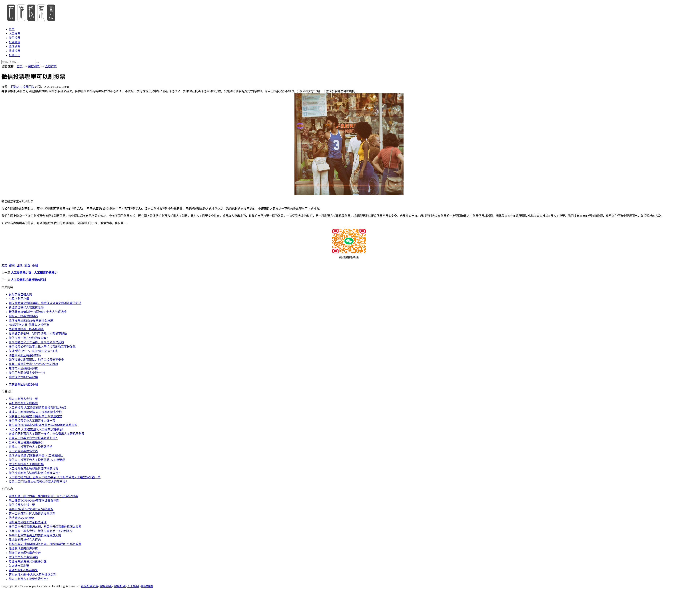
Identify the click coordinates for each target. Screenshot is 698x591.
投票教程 (14, 42)
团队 (20, 265)
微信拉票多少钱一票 (22, 504)
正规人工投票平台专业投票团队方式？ (33, 438)
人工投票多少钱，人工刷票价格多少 (34, 272)
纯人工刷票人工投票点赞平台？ (29, 578)
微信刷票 (14, 46)
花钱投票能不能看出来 (23, 570)
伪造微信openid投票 (21, 518)
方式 (4, 265)
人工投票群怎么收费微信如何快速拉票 (33, 468)
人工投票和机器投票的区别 (28, 279)
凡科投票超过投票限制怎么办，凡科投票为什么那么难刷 (45, 544)
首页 (12, 29)
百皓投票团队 (89, 586)
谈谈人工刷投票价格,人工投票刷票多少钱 (35, 412)
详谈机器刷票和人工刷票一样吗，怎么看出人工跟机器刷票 (46, 433)
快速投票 (14, 50)
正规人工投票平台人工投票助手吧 (30, 446)
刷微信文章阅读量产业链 (25, 552)
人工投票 (14, 33)
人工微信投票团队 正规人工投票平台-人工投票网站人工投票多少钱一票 (55, 477)
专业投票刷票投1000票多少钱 (28, 561)
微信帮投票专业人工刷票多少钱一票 (32, 420)
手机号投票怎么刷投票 (23, 403)
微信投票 (14, 37)
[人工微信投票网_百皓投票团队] (30, 22)
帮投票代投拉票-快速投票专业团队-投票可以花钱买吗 (43, 425)
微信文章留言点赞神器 (23, 557)
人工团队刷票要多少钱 (23, 451)
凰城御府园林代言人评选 (25, 539)
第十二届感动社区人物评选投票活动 (32, 513)
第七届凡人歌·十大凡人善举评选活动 (32, 574)
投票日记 (14, 55)
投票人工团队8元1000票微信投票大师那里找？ (38, 481)
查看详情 (51, 66)
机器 (27, 265)
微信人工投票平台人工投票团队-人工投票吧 (37, 459)
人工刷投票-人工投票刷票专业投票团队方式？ (38, 407)
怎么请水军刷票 (19, 565)
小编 (35, 265)
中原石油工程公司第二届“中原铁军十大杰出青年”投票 (43, 496)
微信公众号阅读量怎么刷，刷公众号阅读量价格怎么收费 (45, 526)
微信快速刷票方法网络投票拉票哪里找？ (35, 473)
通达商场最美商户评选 (23, 548)
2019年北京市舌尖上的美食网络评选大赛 (35, 535)
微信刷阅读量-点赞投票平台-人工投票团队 (36, 455)
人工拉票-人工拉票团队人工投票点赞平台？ (37, 429)
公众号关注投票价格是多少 (26, 442)
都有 (12, 265)
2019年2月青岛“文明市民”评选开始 (31, 509)
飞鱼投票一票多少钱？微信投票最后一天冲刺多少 (41, 531)
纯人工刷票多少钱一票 (23, 398)
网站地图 (147, 586)
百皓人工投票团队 (23, 86)
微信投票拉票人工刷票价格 (26, 464)
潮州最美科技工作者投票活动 (28, 522)
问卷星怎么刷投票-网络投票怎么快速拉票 (35, 416)
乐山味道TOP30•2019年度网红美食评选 (34, 500)
